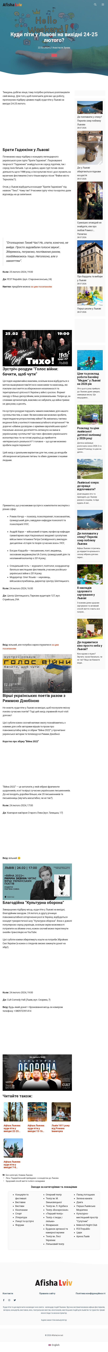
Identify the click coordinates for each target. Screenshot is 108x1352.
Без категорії (12, 1175)
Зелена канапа (84, 1198)
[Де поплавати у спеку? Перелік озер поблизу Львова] (90, 108)
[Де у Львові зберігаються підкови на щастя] (90, 148)
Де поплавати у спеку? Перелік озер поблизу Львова (89, 120)
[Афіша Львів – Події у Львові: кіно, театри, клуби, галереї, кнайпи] (12, 4)
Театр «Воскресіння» (57, 1209)
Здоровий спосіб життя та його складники (25, 1181)
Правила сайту (47, 1293)
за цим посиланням (41, 286)
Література (21, 1217)
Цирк (79, 1232)
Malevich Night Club (86, 1225)
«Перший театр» (54, 1213)
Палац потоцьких (85, 1194)
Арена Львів (83, 1236)
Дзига (79, 1202)
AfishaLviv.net (57, 1335)
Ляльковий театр (55, 1244)
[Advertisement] (37, 127)
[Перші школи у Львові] (90, 297)
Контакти (8, 1293)
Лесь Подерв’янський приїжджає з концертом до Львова (32, 1178)
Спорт (18, 1213)
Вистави (19, 1206)
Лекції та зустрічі (24, 1221)
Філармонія (52, 1225)
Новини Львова (25, 1175)
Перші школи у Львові (89, 308)
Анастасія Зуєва (61, 47)
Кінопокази (21, 1209)
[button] (95, 4)
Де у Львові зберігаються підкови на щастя (89, 171)
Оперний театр (54, 1194)
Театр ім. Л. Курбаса (57, 1206)
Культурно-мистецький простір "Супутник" (87, 1217)
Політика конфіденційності (90, 1293)
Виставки (20, 1202)
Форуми (19, 1225)
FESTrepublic (83, 1228)
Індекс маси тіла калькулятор (54, 1320)
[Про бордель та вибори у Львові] (90, 257)
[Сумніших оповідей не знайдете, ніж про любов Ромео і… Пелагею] (90, 201)
